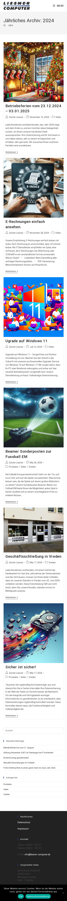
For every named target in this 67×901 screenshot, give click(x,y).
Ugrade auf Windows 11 (26, 341)
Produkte (13, 467)
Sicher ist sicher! (20, 667)
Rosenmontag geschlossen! (16, 758)
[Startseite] (4, 25)
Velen (58, 117)
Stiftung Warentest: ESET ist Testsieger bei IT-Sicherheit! (28, 752)
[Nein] (63, 892)
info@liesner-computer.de (37, 854)
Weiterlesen (11, 152)
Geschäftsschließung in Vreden (33, 556)
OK (20, 896)
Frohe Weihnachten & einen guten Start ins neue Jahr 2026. (29, 768)
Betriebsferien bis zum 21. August (18, 747)
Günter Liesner (16, 117)
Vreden (32, 467)
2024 (10, 25)
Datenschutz (24, 822)
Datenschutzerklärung (38, 896)
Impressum (23, 828)
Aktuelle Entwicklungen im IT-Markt (19, 763)
